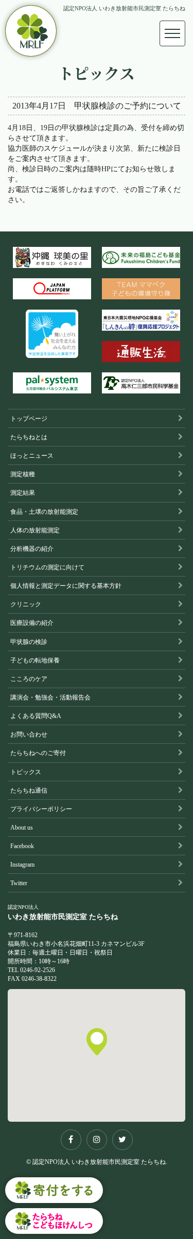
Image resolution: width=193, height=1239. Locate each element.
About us (21, 827)
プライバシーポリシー (41, 809)
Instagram (22, 864)
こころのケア (28, 679)
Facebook (22, 846)
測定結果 (22, 492)
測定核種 (22, 474)
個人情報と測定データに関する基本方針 (65, 585)
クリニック (25, 604)
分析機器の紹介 (32, 548)
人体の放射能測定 (35, 530)
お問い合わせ (28, 734)
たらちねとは (28, 437)
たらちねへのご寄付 (38, 753)
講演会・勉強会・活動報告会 (50, 697)
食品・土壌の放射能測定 (44, 511)
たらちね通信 (28, 790)
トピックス (25, 772)
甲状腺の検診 (28, 641)
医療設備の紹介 (32, 622)
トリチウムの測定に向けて (47, 567)
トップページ (28, 418)
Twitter (18, 883)
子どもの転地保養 (35, 660)
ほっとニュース (32, 455)
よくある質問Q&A (35, 716)
